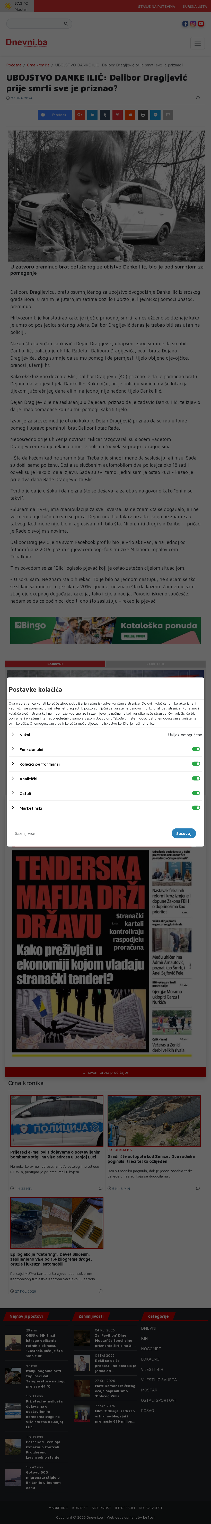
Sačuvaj (183, 833)
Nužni (25, 734)
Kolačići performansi (40, 764)
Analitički (28, 778)
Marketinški (31, 808)
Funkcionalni (31, 749)
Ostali (25, 793)
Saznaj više (25, 833)
